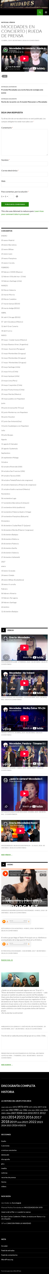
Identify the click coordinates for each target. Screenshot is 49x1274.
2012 (43, 1112)
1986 (25, 1110)
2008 (19, 1112)
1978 (44, 1107)
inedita (4, 1168)
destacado (5, 1155)
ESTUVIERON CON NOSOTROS (12, 928)
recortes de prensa (8, 1177)
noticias (5, 22)
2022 (32, 1122)
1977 (39, 1107)
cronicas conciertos (9, 1150)
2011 (36, 1113)
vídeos (12, 22)
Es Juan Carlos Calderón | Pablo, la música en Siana (21, 1216)
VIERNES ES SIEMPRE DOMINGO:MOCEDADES (17, 910)
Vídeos (10, 630)
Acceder (4, 1246)
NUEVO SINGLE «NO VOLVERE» (12, 697)
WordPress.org (7, 1259)
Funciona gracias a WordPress (11, 1271)
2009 (25, 1113)
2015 (21, 1117)
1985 (20, 1110)
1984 (15, 1110)
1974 (25, 1107)
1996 (29, 1110)
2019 (4, 76)
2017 (37, 1117)
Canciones (5, 1146)
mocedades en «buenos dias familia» (16, 845)
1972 (14, 1107)
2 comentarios (11, 814)
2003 (41, 1110)
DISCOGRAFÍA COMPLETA (18, 1086)
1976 (35, 1107)
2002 (37, 1110)
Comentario (7, 127)
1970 (6, 1107)
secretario (17, 40)
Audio (10, 864)
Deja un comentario (31, 40)
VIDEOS (22, 1125)
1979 (3, 1110)
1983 (11, 1110)
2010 (30, 1113)
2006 (8, 1113)
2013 (4, 1117)
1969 (3, 1107)
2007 (13, 1113)
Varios (3, 1182)
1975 (31, 1107)
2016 (30, 1117)
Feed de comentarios (9, 1255)
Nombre (5, 160)
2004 (46, 1110)
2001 (33, 1110)
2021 (25, 1122)
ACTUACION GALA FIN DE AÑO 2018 (14, 812)
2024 (3, 1125)
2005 (3, 1113)
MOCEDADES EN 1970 (33, 1207)
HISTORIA (7, 1092)
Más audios (7, 1065)
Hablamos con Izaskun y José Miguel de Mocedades (22, 1026)
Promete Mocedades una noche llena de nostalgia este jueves (22, 90)
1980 (6, 1110)
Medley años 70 (7, 733)
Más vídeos (6, 855)
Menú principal (46, 12)
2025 (9, 1125)
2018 (5, 1122)
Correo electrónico (10, 170)
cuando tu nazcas (24, 1212)
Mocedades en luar (9, 662)
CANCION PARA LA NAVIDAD (18, 1223)
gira (2, 1164)
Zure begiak (16, 1203)
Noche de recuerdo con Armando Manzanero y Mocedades (24, 100)
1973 (20, 1106)
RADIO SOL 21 (7, 960)
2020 (19, 1122)
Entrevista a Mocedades (11, 951)
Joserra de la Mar (8, 1212)
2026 (15, 1125)
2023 (40, 1121)
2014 (12, 1117)
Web (3, 181)
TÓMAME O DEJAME (8, 768)
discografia (5, 1159)
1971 (10, 1107)
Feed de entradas (7, 1250)
